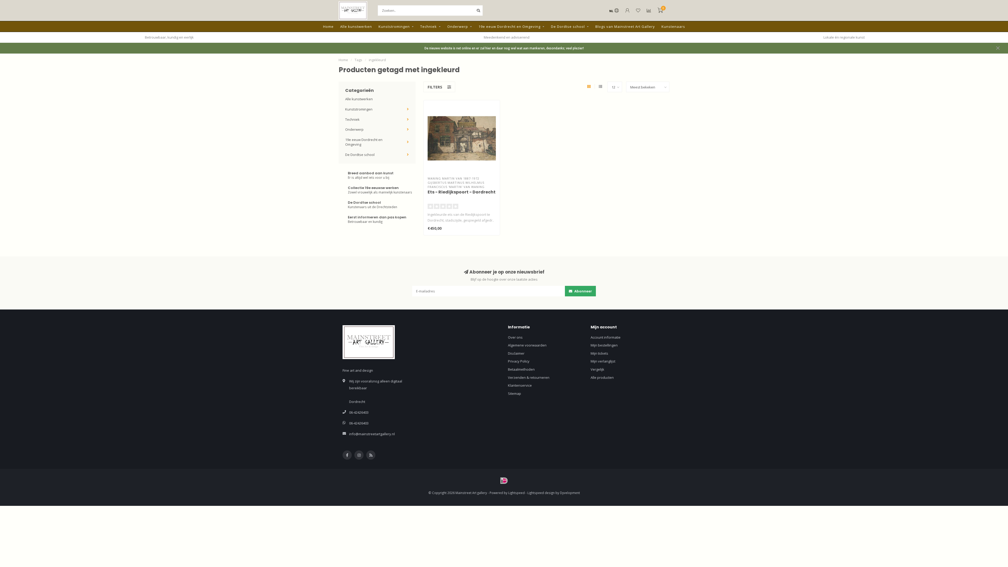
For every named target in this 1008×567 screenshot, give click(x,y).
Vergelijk (597, 369)
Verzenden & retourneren (528, 377)
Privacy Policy (518, 361)
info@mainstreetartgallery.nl (372, 434)
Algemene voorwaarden (527, 345)
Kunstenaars (673, 26)
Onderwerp (457, 26)
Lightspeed (516, 493)
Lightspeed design (541, 493)
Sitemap (514, 393)
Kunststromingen (394, 26)
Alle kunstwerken (356, 26)
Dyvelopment (570, 493)
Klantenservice (520, 385)
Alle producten (602, 377)
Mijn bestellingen (604, 345)
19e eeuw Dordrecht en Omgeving (509, 26)
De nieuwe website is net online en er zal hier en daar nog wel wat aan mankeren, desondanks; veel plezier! (504, 48)
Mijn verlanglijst (603, 361)
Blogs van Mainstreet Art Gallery (625, 26)
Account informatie (606, 337)
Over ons (515, 337)
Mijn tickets (599, 353)
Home (328, 26)
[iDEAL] (504, 481)
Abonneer (583, 291)
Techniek (428, 26)
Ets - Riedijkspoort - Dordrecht (462, 192)
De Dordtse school (568, 26)
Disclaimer (516, 353)
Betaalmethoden (521, 369)
